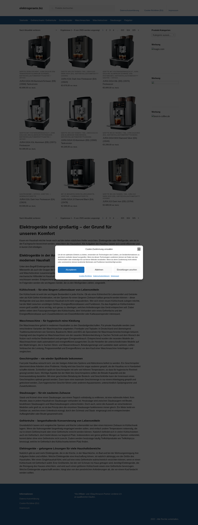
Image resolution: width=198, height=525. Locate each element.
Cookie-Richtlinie (85, 276)
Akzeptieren (71, 269)
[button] (139, 249)
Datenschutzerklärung (101, 276)
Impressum (115, 276)
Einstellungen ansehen (127, 269)
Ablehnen (99, 269)
